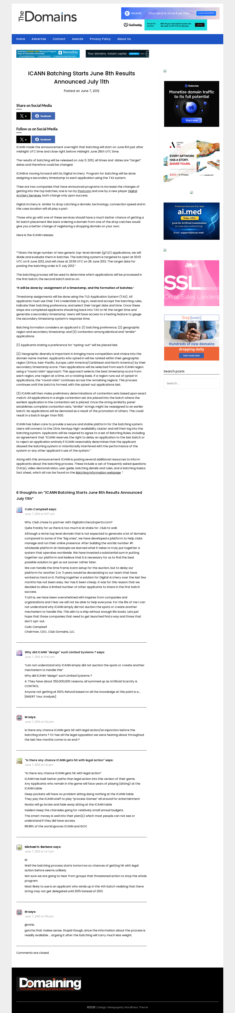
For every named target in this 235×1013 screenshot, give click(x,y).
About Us (124, 39)
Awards (77, 39)
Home (20, 39)
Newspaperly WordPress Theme (128, 1007)
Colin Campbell (36, 509)
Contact (59, 39)
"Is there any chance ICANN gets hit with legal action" (65, 760)
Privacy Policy (100, 39)
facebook (45, 115)
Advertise (39, 39)
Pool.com (84, 191)
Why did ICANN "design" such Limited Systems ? (60, 652)
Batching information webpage (98, 472)
